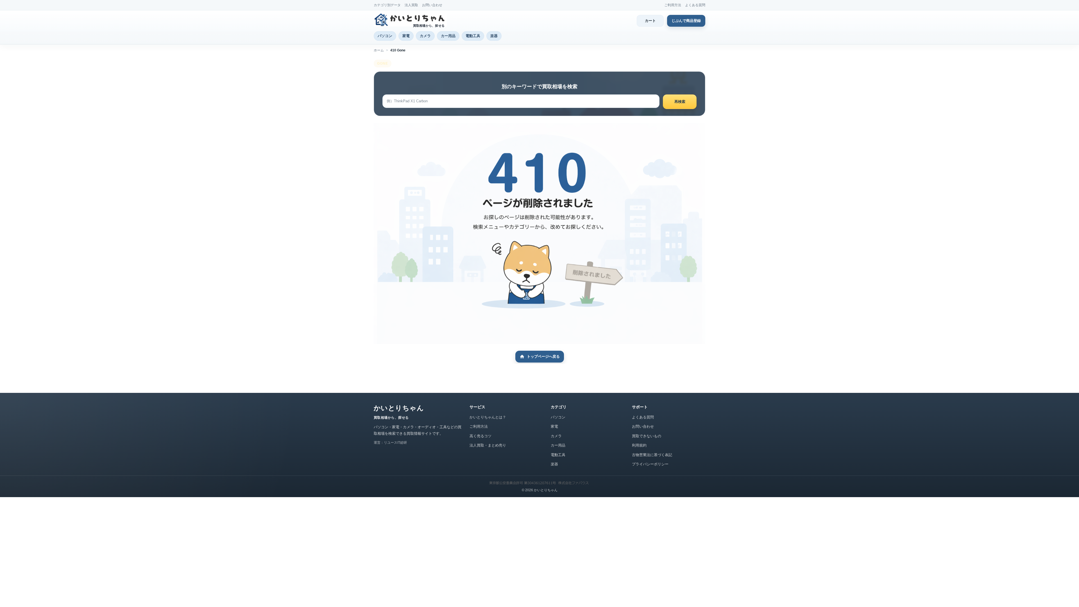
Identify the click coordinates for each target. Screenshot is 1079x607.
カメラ (425, 36)
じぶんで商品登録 (686, 21)
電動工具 (473, 36)
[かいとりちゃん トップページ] (410, 19)
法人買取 (411, 5)
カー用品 (448, 36)
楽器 (494, 36)
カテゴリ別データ (387, 5)
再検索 (679, 101)
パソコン (385, 36)
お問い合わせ (432, 5)
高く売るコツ (480, 436)
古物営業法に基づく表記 (652, 455)
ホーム (379, 50)
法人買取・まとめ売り (488, 445)
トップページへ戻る (543, 356)
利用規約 (639, 445)
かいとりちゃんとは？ (488, 417)
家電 (406, 36)
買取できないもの (646, 436)
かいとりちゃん (399, 408)
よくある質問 (695, 5)
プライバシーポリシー (650, 464)
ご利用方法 (672, 5)
